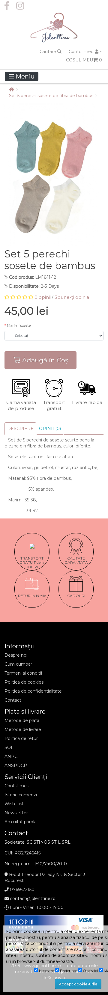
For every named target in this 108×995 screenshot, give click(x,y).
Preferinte (68, 970)
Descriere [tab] (20, 428)
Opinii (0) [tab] (50, 428)
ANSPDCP (15, 765)
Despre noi (15, 655)
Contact (12, 700)
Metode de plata (21, 720)
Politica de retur (21, 738)
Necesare (46, 970)
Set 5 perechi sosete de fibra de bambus (51, 95)
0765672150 (22, 889)
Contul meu (16, 786)
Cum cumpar (18, 664)
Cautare (48, 51)
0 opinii (42, 297)
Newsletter (16, 812)
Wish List (14, 803)
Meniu (24, 76)
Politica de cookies (24, 682)
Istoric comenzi (20, 794)
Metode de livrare (22, 729)
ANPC (10, 756)
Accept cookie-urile (78, 984)
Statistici (90, 970)
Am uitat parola (20, 821)
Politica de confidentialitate (33, 691)
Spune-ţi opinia (72, 297)
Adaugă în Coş (44, 360)
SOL (9, 747)
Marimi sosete (19, 325)
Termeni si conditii (23, 673)
